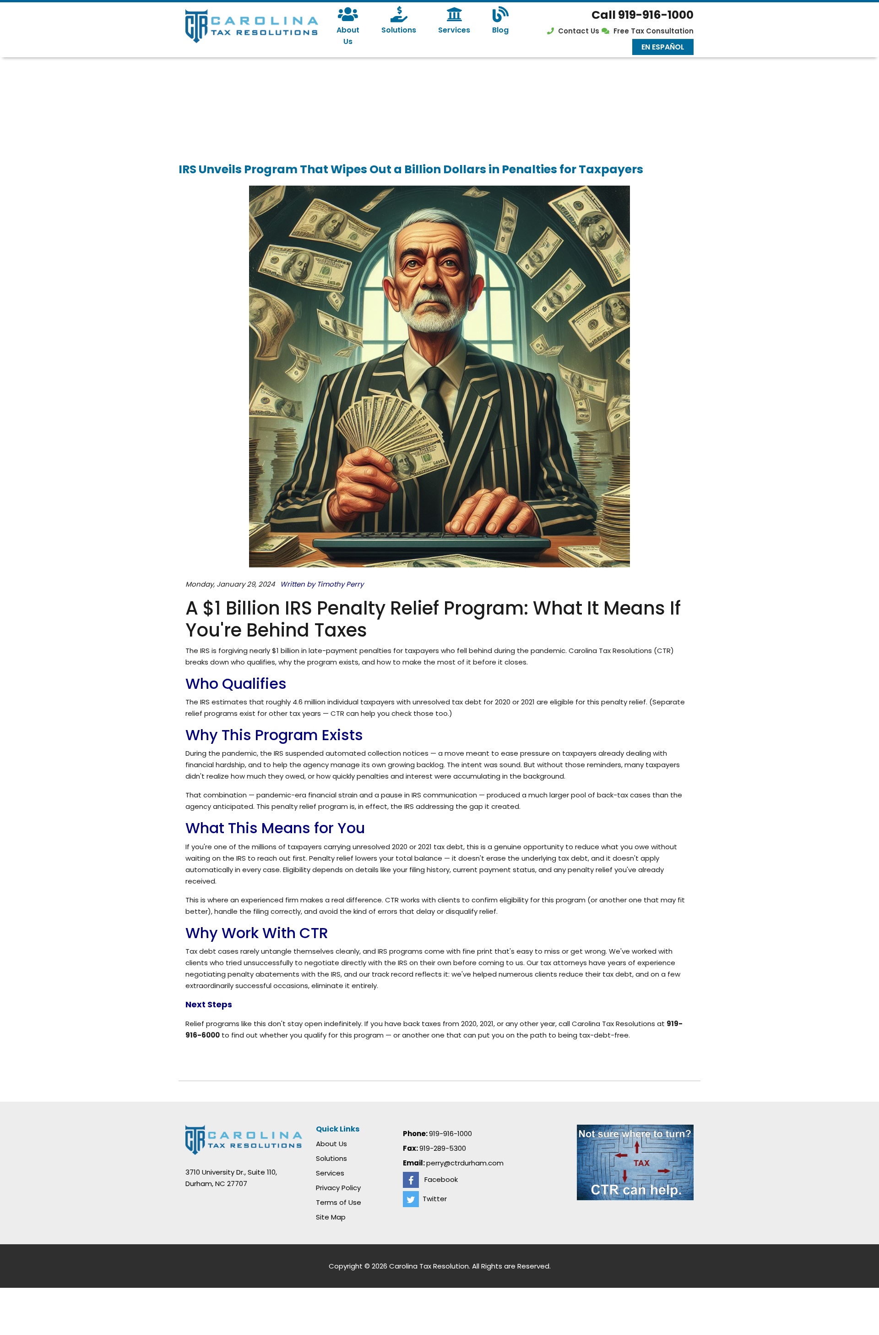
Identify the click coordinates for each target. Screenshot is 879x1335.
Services (454, 30)
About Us (347, 36)
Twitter (433, 1198)
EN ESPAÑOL (662, 47)
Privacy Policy (338, 1187)
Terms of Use (338, 1202)
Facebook (438, 1179)
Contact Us (578, 31)
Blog (500, 30)
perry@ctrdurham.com (465, 1163)
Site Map (331, 1217)
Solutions (398, 30)
